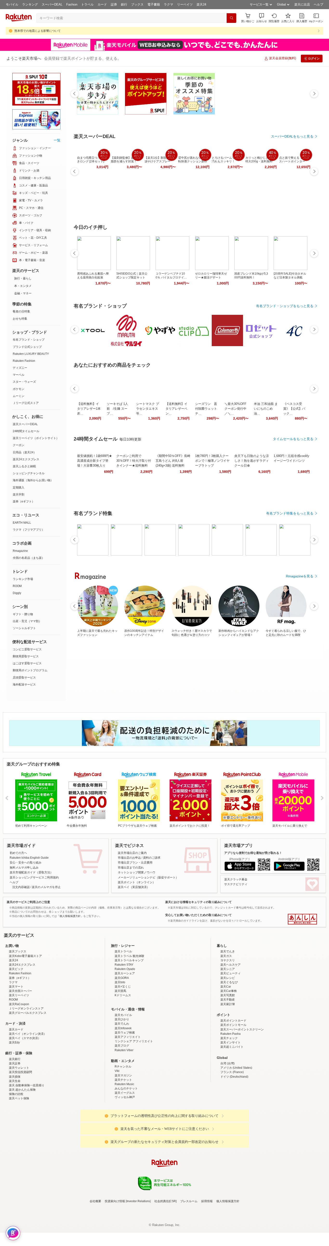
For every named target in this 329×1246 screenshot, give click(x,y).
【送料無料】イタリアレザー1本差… (89, 408)
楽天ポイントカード (233, 1062)
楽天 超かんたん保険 (22, 1132)
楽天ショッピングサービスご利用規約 (34, 877)
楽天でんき (227, 993)
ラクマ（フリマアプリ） (29, 529)
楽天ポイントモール (233, 1067)
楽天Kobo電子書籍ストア (25, 998)
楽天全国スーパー (20, 1033)
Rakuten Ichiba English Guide (29, 857)
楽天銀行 (14, 1101)
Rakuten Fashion (24, 361)
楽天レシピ (227, 1020)
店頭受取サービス (24, 677)
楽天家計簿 (227, 1046)
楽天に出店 (302, 4)
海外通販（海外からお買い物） (33, 480)
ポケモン (18, 389)
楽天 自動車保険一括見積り (26, 1127)
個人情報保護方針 (227, 1243)
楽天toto (120, 1024)
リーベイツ (185, 4)
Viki (117, 1113)
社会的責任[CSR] (165, 1243)
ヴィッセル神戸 (125, 1139)
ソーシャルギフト (24, 628)
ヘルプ (318, 4)
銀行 (124, 4)
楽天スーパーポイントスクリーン (242, 1071)
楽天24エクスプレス (26, 459)
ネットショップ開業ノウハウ (136, 872)
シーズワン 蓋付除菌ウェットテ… (206, 408)
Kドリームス (123, 1037)
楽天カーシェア (125, 1015)
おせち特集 (20, 318)
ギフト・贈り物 (23, 614)
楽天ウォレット (19, 1110)
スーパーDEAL (52, 4)
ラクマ (168, 4)
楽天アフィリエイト (128, 1079)
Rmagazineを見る (299, 576)
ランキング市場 (23, 579)
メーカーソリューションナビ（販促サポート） (148, 877)
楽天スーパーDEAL (25, 424)
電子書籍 (153, 4)
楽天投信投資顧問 (20, 1114)
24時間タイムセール (26, 431)
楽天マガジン (123, 1117)
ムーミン (18, 396)
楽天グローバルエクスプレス (27, 1055)
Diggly (17, 593)
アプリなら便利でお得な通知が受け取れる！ (253, 853)
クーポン (18, 445)
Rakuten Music (124, 1126)
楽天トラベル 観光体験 (129, 998)
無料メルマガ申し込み (24, 867)
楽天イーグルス (125, 1135)
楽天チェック (229, 1080)
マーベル (18, 374)
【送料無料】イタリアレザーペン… (176, 408)
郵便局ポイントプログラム (30, 670)
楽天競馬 (120, 1033)
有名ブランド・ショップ (29, 339)
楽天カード (16, 1071)
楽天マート (16, 1028)
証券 (114, 4)
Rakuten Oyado (125, 1011)
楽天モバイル (123, 1057)
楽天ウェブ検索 (125, 1074)
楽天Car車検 (228, 1033)
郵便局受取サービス (26, 656)
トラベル (87, 4)
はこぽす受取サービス (27, 663)
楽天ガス (226, 998)
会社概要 (95, 1243)
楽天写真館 (227, 1037)
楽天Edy (14, 1084)
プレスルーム (188, 1243)
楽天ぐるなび (229, 1024)
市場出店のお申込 (129, 857)
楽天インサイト (230, 1084)
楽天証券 (14, 1105)
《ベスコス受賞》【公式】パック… (294, 408)
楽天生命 (14, 1123)
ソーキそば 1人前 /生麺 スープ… (117, 408)
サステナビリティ (235, 884)
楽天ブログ (122, 1087)
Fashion (71, 4)
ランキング (30, 4)
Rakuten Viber (124, 1092)
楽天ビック (16, 1011)
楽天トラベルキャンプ (129, 1002)
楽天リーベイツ (19, 1037)
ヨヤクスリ (227, 1002)
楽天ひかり (122, 1061)
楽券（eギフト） (24, 501)
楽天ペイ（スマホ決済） (25, 1080)
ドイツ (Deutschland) (234, 1119)
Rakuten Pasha (230, 1076)
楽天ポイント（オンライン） (136, 882)
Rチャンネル (123, 1108)
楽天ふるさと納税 (24, 466)
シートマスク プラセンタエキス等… (147, 408)
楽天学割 (18, 494)
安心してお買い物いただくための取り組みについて (198, 915)
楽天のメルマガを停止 (46, 887)
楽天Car (225, 1028)
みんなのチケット (126, 1130)
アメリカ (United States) (236, 1110)
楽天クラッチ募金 (235, 879)
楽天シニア (227, 1011)
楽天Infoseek (123, 1070)
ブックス (137, 4)
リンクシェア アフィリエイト (134, 1083)
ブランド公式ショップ (27, 347)
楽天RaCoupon (19, 1046)
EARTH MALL (22, 522)
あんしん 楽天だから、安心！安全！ (302, 919)
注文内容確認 (21, 887)
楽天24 (201, 4)
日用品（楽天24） (24, 452)
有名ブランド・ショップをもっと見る (284, 306)
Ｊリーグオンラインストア (26, 1050)
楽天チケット (123, 1122)
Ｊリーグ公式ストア (26, 403)
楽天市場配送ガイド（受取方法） (31, 872)
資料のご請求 (151, 857)
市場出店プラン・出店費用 (135, 862)
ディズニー (20, 367)
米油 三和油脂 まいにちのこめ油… (266, 408)
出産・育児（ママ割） (27, 621)
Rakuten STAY (124, 1007)
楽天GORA (122, 1020)
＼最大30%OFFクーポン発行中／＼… (235, 408)
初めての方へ (18, 853)
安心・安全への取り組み (25, 862)
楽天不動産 (227, 1041)
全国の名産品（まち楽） (29, 558)
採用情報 (207, 1243)
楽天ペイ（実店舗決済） (134, 887)
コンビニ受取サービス (27, 649)
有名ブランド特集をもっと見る (289, 513)
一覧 (57, 140)
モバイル (12, 4)
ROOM (17, 586)
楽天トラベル (123, 993)
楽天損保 (14, 1119)
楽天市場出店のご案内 (132, 853)
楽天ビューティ (230, 1015)
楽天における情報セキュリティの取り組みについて (198, 902)
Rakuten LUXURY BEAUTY (31, 354)
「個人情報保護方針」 (70, 916)
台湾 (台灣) (227, 1105)
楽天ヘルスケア (230, 1007)
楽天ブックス (17, 993)
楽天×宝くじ (123, 1028)
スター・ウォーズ (24, 381)
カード (102, 4)
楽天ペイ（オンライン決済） (27, 1076)
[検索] (231, 18)
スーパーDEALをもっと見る (292, 136)
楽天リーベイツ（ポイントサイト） (36, 438)
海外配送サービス (24, 684)
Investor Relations (138, 1243)
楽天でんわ (122, 1066)
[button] (261, 18)
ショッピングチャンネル (29, 473)
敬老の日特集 (21, 311)
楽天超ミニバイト (231, 1089)
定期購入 (18, 487)
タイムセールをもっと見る (293, 439)
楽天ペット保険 (19, 1140)
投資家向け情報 (115, 1243)
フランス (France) (232, 1114)
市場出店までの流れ (131, 867)
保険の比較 (16, 1136)
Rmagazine (20, 551)
